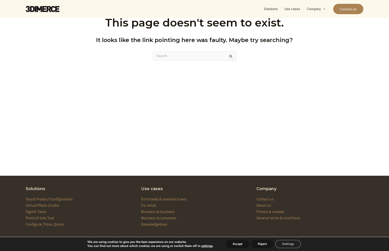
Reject (262, 244)
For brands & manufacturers (164, 199)
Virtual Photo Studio (42, 205)
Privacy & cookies (270, 211)
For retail (148, 205)
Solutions (271, 9)
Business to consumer (158, 217)
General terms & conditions (278, 217)
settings (207, 246)
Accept (237, 244)
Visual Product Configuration (49, 199)
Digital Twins (36, 211)
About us (263, 205)
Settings (288, 244)
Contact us (265, 199)
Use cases (292, 9)
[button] (323, 9)
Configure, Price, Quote (45, 224)
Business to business (157, 211)
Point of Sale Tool (40, 217)
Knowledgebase (154, 224)
